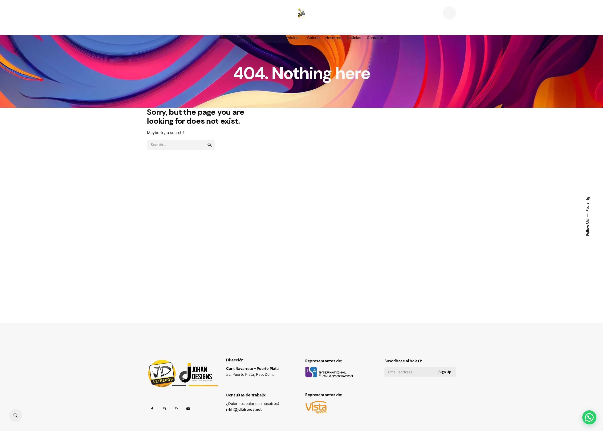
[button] (589, 417)
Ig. (587, 197)
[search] (209, 145)
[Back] (15, 50)
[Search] (15, 415)
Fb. (587, 208)
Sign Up (444, 372)
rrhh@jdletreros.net (244, 409)
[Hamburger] (449, 13)
